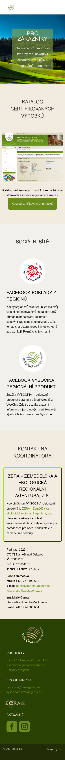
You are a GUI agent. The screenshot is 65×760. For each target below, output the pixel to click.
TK (60, 749)
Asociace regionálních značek (25, 665)
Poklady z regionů (18, 670)
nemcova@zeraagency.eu (33, 585)
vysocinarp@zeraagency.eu (24, 590)
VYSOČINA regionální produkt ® (27, 660)
